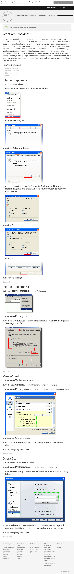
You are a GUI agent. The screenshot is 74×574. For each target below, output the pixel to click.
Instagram (19, 554)
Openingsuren (7, 551)
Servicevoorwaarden (49, 558)
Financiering (47, 547)
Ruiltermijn (47, 554)
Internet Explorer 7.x (13, 68)
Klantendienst (51, 8)
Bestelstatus (33, 551)
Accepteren (58, 3)
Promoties (60, 547)
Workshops (20, 551)
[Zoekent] (68, 8)
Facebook (19, 553)
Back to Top (7, 282)
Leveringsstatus (34, 553)
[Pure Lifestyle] (7, 16)
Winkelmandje (34, 549)
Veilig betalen (47, 549)
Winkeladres (6, 549)
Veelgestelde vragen (49, 556)
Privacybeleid (47, 565)
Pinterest (19, 556)
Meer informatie (68, 3)
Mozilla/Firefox (11, 73)
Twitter (18, 558)
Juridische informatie (49, 563)
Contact (5, 554)
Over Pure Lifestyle (8, 547)
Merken (5, 556)
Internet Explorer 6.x (13, 71)
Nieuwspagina (21, 547)
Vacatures (6, 558)
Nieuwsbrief (20, 549)
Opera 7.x (9, 76)
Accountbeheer (34, 547)
